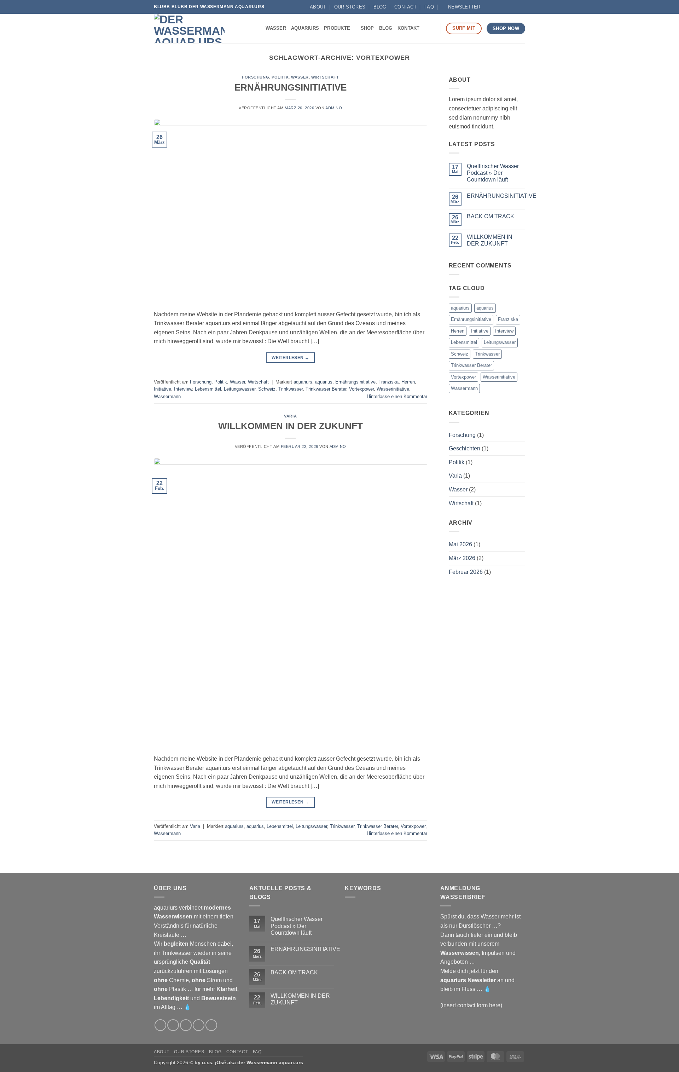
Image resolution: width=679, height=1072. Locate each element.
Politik (280, 77)
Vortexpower (361, 389)
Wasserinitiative (393, 389)
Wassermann (167, 396)
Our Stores (350, 7)
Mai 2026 (460, 544)
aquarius (323, 382)
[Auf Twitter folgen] (186, 1025)
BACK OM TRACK (490, 216)
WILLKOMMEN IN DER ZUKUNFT (290, 426)
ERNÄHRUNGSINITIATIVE (290, 87)
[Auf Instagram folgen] (495, 6)
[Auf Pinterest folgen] (211, 1025)
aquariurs (303, 382)
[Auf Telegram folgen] (522, 6)
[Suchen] (432, 28)
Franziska (388, 382)
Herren (408, 382)
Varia (290, 416)
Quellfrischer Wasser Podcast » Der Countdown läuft (493, 173)
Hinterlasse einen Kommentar (397, 396)
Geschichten (464, 448)
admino (333, 108)
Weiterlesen (290, 357)
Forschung (255, 77)
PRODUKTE (337, 28)
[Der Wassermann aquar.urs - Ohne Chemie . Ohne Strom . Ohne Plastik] (189, 28)
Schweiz (266, 389)
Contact (405, 7)
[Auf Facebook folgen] (488, 6)
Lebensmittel (208, 389)
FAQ (429, 7)
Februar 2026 (466, 572)
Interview (183, 389)
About (318, 7)
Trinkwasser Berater (326, 389)
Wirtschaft (325, 77)
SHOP (367, 28)
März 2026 (462, 558)
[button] (461, 7)
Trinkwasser (290, 389)
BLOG (386, 28)
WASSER (276, 28)
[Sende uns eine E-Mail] (501, 6)
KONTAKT (408, 28)
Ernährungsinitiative (355, 382)
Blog (380, 7)
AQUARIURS (305, 28)
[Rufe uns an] (508, 6)
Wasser (299, 77)
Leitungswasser (239, 389)
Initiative (162, 389)
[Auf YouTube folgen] (515, 6)
